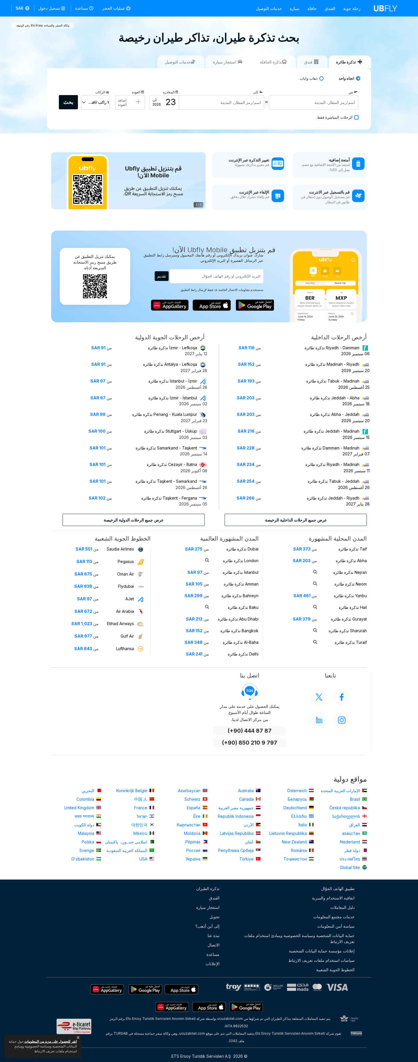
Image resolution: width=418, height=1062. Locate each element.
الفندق (330, 8)
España (194, 807)
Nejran (350, 572)
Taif (352, 549)
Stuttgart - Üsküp (170, 431)
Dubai (242, 549)
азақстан (351, 833)
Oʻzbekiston (83, 858)
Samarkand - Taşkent (166, 447)
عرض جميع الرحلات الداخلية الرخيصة (296, 519)
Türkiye (247, 858)
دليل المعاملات (342, 907)
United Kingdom (79, 807)
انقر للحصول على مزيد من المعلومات (50, 1041)
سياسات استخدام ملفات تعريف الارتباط (321, 960)
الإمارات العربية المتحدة (341, 790)
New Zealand (295, 841)
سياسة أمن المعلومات (336, 926)
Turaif (351, 642)
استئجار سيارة (208, 907)
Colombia (85, 799)
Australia (246, 790)
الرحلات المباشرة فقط (335, 117)
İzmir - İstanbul (172, 397)
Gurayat (349, 619)
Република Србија (236, 850)
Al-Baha (240, 642)
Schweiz (193, 799)
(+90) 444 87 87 (249, 731)
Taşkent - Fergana (169, 498)
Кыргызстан (189, 824)
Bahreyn (240, 595)
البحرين (88, 790)
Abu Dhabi (238, 619)
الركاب (100, 92)
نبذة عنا (214, 935)
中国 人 (141, 799)
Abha (351, 560)
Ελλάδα (299, 816)
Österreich (297, 790)
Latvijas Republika (237, 833)
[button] (23, 8)
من (351, 92)
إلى (255, 92)
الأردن (249, 824)
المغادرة (169, 92)
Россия (194, 850)
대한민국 (139, 824)
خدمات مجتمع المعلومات (334, 916)
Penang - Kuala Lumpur (164, 414)
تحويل (215, 916)
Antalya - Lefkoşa (170, 364)
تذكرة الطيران (208, 888)
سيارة (294, 8)
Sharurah (348, 630)
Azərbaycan (190, 790)
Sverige (87, 850)
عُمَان (250, 841)
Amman (241, 584)
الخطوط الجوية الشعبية (335, 969)
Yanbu (350, 595)
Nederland (350, 841)
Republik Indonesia (236, 816)
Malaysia (86, 833)
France (141, 807)
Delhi (243, 654)
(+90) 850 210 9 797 (249, 743)
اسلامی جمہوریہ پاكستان (126, 841)
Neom (350, 584)
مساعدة (81, 8)
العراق (355, 824)
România (299, 850)
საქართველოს (346, 816)
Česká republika (345, 807)
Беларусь (298, 799)
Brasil (355, 799)
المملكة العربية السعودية (127, 850)
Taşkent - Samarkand (166, 481)
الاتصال (214, 944)
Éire (197, 816)
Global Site (350, 867)
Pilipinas (193, 841)
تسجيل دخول (49, 8)
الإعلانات (213, 963)
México (140, 833)
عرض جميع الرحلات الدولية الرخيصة (134, 519)
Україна (194, 858)
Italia (303, 824)
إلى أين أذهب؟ (207, 926)
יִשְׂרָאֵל (142, 816)
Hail (353, 607)
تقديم (161, 276)
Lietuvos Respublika (288, 833)
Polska (88, 841)
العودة (136, 92)
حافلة (312, 8)
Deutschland (296, 807)
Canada (247, 799)
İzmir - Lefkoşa (172, 347)
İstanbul (240, 572)
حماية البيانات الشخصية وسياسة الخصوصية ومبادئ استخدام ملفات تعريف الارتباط (299, 938)
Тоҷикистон (296, 858)
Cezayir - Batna (172, 464)
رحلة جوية (352, 8)
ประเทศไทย (350, 858)
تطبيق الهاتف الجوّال (338, 888)
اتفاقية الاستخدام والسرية (333, 897)
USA (143, 858)
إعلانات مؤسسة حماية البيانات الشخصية (322, 950)
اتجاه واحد (346, 78)
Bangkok (239, 630)
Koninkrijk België (132, 790)
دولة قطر (352, 850)
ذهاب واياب (309, 78)
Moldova (193, 833)
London (240, 560)
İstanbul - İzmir (172, 381)
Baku (243, 607)
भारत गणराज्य (85, 816)
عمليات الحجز (114, 8)
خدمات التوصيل (269, 8)
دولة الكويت (84, 824)
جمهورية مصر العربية (236, 807)
